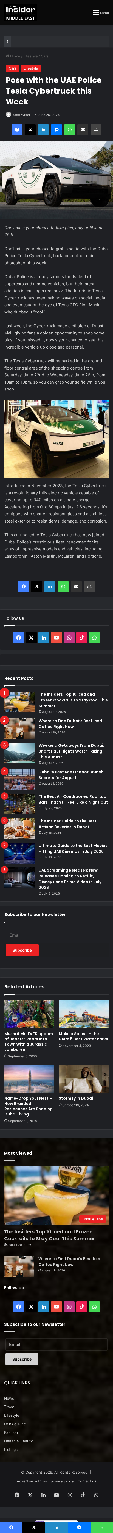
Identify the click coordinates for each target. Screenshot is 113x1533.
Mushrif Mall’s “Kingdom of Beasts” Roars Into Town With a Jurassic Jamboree (28, 1041)
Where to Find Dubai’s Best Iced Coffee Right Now (70, 723)
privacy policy (62, 1481)
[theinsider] (20, 12)
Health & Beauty (18, 1441)
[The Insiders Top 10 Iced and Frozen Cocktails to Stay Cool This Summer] (19, 702)
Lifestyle (30, 56)
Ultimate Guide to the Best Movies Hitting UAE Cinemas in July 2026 (73, 848)
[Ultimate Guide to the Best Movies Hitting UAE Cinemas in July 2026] (19, 853)
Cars (45, 56)
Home (14, 56)
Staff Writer (21, 115)
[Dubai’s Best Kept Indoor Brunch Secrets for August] (19, 779)
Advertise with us (32, 1481)
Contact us (87, 1481)
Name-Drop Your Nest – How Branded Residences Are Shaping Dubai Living (28, 1106)
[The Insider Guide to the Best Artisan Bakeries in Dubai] (19, 828)
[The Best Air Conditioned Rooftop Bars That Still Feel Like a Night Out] (19, 804)
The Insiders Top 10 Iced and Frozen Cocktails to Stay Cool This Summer (73, 700)
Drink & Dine (15, 1424)
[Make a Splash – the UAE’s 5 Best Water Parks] (84, 1014)
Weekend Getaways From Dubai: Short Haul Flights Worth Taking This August (71, 751)
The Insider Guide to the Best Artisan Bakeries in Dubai (68, 824)
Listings (11, 1449)
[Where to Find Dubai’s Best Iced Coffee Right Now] (19, 728)
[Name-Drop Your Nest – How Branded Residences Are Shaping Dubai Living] (29, 1079)
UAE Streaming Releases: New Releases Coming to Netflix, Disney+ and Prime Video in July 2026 (70, 878)
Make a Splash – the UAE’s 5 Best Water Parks (83, 1036)
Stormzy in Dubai (76, 1098)
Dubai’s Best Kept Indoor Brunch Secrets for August (58, 41)
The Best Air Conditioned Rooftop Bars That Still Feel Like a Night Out (73, 799)
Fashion (11, 1432)
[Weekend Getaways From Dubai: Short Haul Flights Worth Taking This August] (19, 753)
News (9, 1398)
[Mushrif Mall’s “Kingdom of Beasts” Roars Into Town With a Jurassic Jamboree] (29, 1014)
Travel (9, 1407)
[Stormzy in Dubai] (84, 1079)
